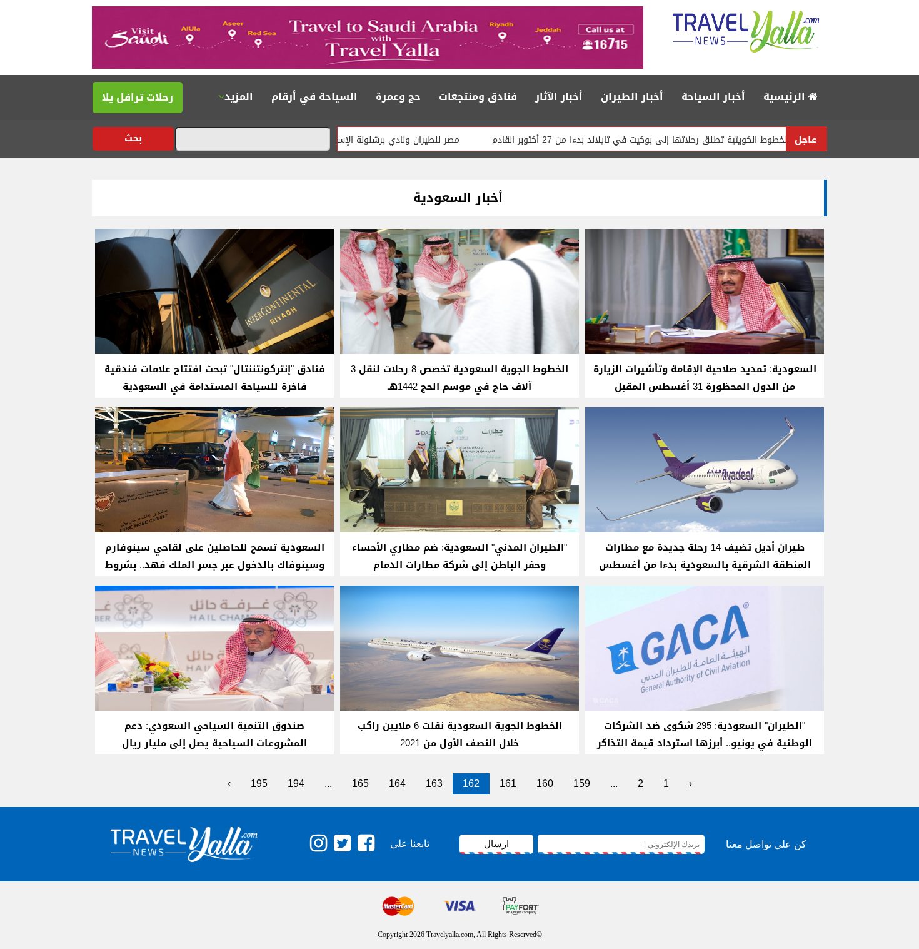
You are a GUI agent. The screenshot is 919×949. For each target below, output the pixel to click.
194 (296, 783)
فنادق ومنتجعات (478, 96)
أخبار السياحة (713, 96)
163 (434, 783)
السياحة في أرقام (314, 96)
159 (581, 783)
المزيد (238, 96)
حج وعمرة (398, 96)
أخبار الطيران (632, 96)
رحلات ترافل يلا (137, 97)
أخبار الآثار (559, 96)
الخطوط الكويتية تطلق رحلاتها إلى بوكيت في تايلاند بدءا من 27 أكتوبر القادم (681, 139)
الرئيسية (785, 96)
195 (259, 783)
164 (397, 783)
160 (544, 783)
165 (360, 783)
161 (508, 783)
